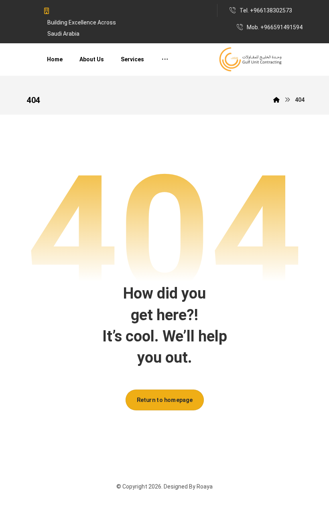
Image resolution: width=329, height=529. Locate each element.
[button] (164, 59)
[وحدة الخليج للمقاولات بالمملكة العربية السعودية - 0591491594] (251, 59)
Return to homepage (164, 399)
